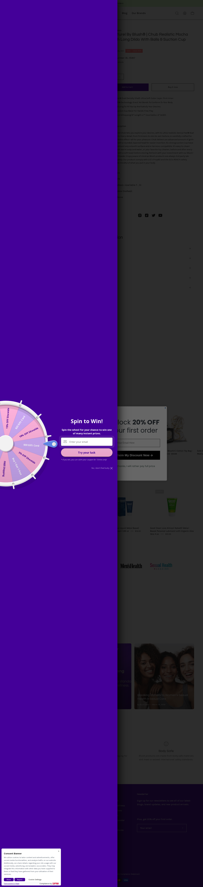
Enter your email (78, 442)
